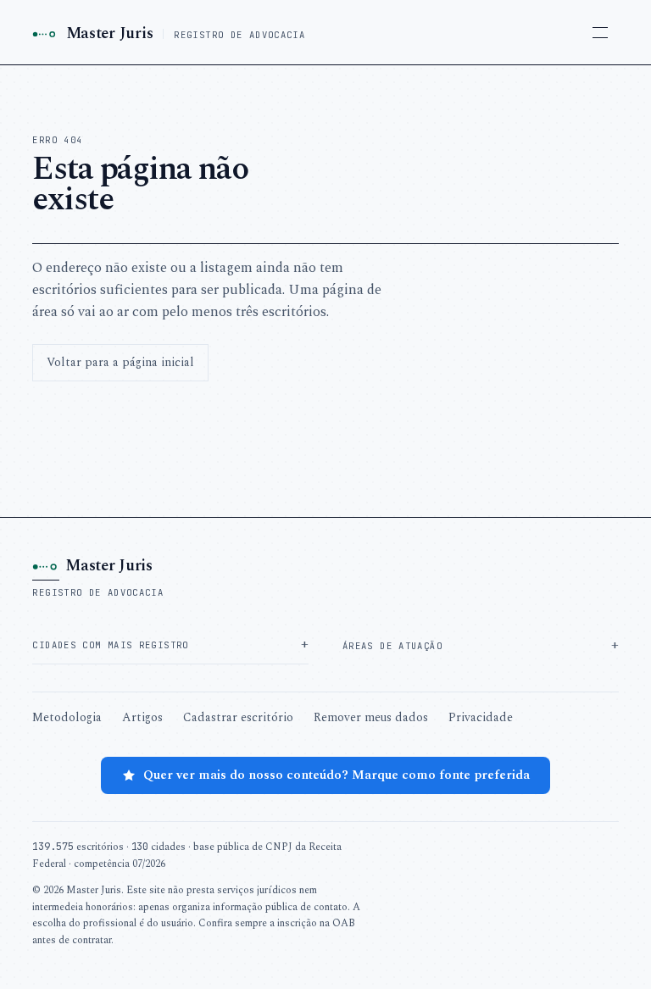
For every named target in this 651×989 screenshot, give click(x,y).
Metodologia (67, 717)
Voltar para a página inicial (120, 362)
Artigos (142, 717)
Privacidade (480, 717)
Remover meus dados (371, 717)
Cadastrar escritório (238, 717)
